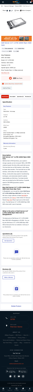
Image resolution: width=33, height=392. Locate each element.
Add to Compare (25, 10)
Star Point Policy (7, 342)
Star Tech (9, 200)
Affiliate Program (9, 335)
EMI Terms (18, 335)
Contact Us (27, 342)
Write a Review (8, 277)
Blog (21, 342)
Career (16, 342)
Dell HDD (24, 195)
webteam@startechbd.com (16, 363)
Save (16, 10)
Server (14, 197)
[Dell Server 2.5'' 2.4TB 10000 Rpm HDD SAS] (16, 24)
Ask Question (8, 240)
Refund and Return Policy (23, 340)
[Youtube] (19, 376)
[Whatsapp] (10, 376)
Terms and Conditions (8, 340)
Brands (16, 345)
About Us (25, 335)
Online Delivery (12, 337)
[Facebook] (14, 376)
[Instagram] (23, 376)
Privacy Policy (21, 337)
